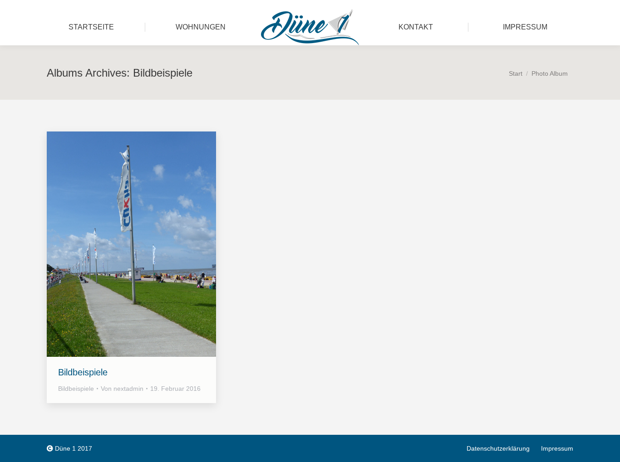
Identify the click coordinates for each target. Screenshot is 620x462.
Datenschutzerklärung (498, 448)
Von (122, 388)
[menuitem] (91, 27)
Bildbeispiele (83, 372)
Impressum (557, 448)
